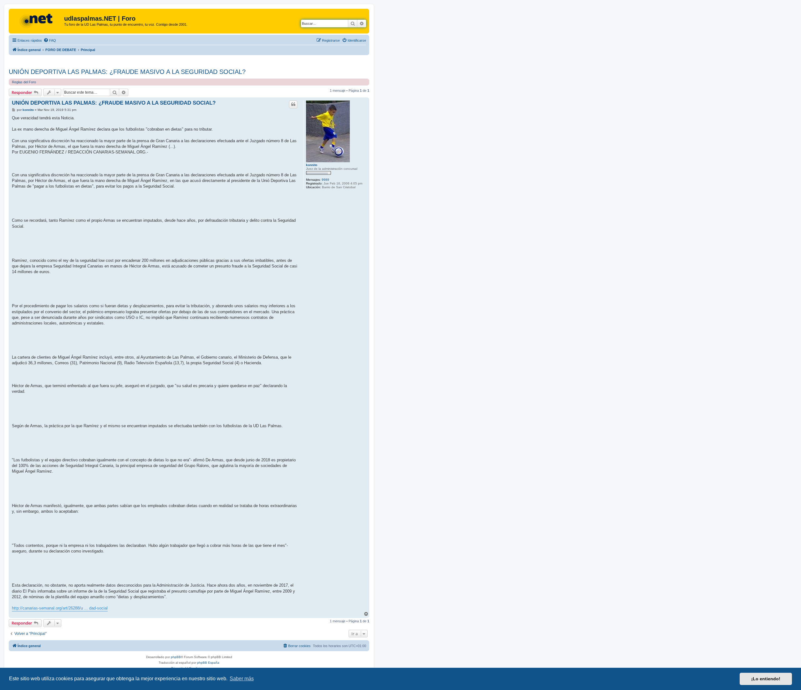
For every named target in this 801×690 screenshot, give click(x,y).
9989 (325, 179)
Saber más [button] (242, 678)
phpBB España (208, 662)
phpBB (176, 657)
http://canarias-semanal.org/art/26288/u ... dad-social (60, 608)
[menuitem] (49, 40)
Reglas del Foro (24, 82)
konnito (311, 165)
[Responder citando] (293, 104)
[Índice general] (37, 20)
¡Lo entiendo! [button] (765, 678)
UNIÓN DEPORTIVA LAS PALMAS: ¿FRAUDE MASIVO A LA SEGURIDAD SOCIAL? (127, 71)
